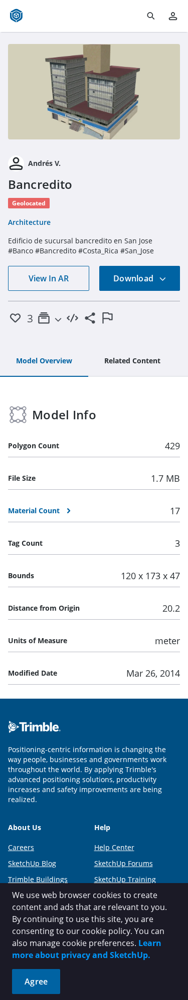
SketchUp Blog (32, 863)
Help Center (114, 847)
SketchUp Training (125, 879)
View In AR (49, 278)
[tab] (44, 361)
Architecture (29, 222)
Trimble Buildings (38, 879)
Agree (36, 981)
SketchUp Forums (123, 863)
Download (134, 278)
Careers (21, 847)
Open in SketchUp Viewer (94, 91)
